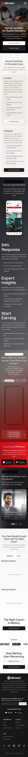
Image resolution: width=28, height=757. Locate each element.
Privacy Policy (6, 739)
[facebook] (19, 745)
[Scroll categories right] (24, 555)
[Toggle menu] (25, 3)
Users (4, 722)
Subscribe (22, 703)
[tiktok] (24, 745)
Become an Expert (14, 170)
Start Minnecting (14, 121)
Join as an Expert (14, 48)
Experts (5, 725)
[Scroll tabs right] (24, 380)
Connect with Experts (14, 43)
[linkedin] (14, 745)
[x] (4, 745)
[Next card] (24, 434)
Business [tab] (10, 556)
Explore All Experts (14, 628)
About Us (18, 722)
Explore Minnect (7, 728)
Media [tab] (19, 556)
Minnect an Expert (14, 661)
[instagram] (9, 745)
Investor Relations (20, 725)
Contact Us (18, 728)
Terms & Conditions (8, 736)
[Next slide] (20, 524)
